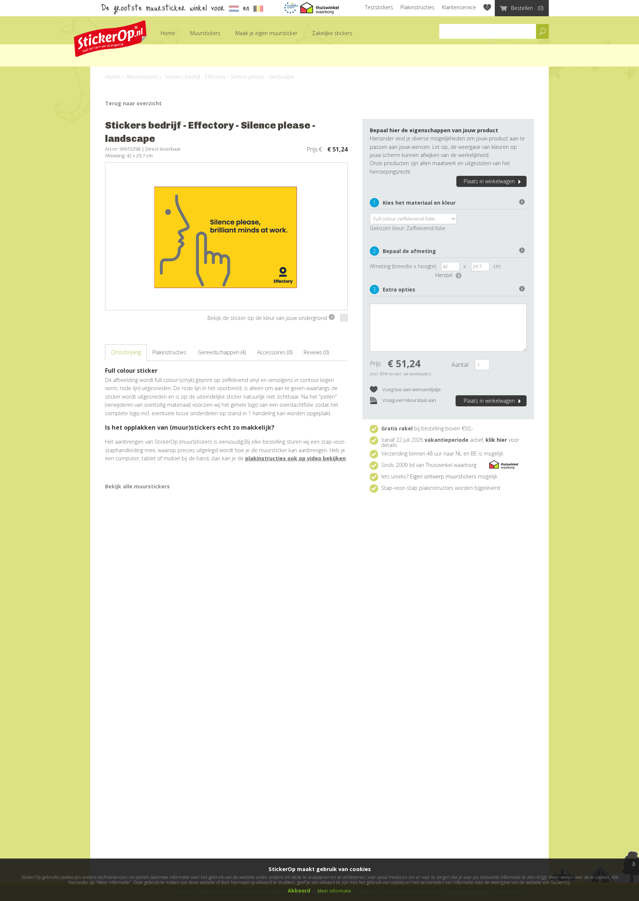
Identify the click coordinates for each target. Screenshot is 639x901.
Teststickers (379, 7)
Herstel (447, 275)
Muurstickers (205, 33)
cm (497, 266)
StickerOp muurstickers (110, 38)
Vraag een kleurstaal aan (408, 400)
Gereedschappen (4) (222, 352)
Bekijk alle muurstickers (137, 486)
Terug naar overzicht (133, 103)
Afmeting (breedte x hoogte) (403, 266)
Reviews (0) (316, 352)
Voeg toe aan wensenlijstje (411, 389)
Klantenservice (459, 7)
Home (167, 33)
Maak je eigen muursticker (266, 33)
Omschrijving (126, 352)
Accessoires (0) (274, 352)
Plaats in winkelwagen (489, 181)
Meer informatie (334, 891)
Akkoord (299, 890)
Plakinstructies (417, 7)
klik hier (496, 439)
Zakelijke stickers (332, 33)
